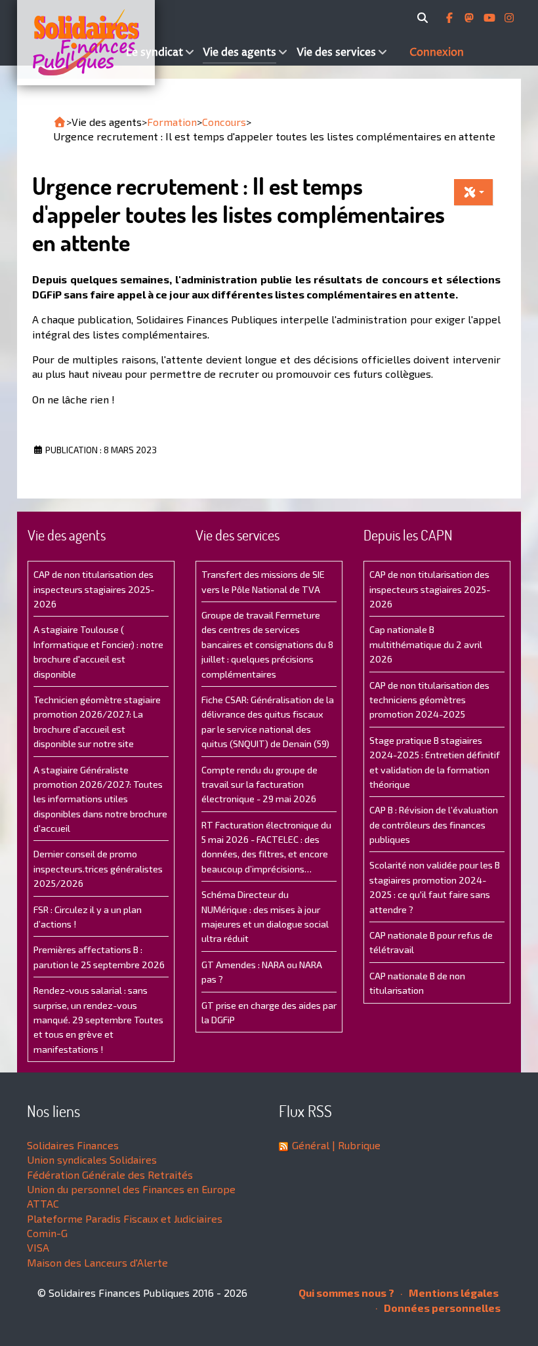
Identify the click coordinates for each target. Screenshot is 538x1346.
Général (310, 1145)
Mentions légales (453, 1292)
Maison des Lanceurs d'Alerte (97, 1262)
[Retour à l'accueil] (59, 122)
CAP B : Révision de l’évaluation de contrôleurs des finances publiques (433, 824)
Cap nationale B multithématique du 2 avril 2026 (425, 644)
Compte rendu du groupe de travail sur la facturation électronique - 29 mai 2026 (259, 784)
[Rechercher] (425, 18)
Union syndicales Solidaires (92, 1159)
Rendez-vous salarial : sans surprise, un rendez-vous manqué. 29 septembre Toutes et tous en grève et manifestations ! (98, 1020)
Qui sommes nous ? (346, 1292)
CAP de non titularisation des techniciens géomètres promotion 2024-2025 (429, 700)
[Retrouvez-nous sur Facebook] (451, 17)
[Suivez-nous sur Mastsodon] (470, 17)
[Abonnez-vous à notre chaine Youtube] (491, 17)
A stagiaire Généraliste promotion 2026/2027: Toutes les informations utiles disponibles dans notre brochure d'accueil (100, 799)
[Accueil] (70, 42)
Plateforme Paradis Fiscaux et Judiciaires (124, 1218)
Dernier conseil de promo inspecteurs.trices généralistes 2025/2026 (98, 868)
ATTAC (43, 1203)
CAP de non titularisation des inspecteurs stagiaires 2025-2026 (93, 589)
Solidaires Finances (73, 1145)
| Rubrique (355, 1145)
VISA (38, 1247)
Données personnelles (441, 1307)
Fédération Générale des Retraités (110, 1174)
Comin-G (47, 1233)
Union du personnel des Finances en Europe (131, 1189)
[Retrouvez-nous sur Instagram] (509, 17)
